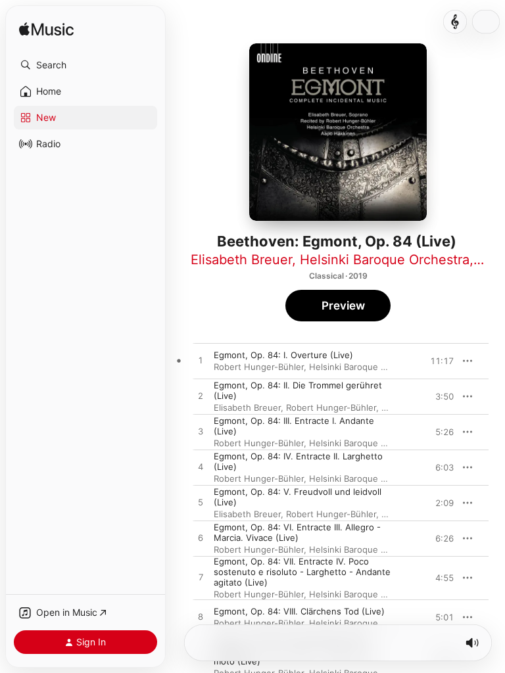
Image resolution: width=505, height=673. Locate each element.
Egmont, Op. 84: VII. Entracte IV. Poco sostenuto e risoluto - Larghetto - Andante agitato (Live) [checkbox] (302, 572)
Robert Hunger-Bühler (259, 366)
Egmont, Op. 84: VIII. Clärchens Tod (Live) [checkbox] (299, 611)
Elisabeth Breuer (241, 259)
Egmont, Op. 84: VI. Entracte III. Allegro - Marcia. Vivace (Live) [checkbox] (297, 532)
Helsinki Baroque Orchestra (384, 259)
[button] (85, 65)
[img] (46, 29)
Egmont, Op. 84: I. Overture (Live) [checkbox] (283, 355)
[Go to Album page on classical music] (455, 22)
